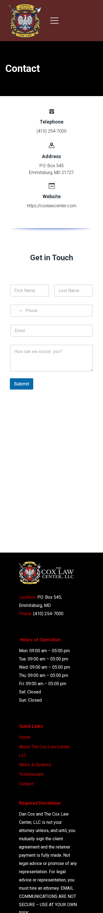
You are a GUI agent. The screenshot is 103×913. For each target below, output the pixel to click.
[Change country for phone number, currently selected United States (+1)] (16, 311)
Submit (21, 384)
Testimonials (31, 774)
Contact (26, 783)
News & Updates (35, 764)
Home (24, 737)
